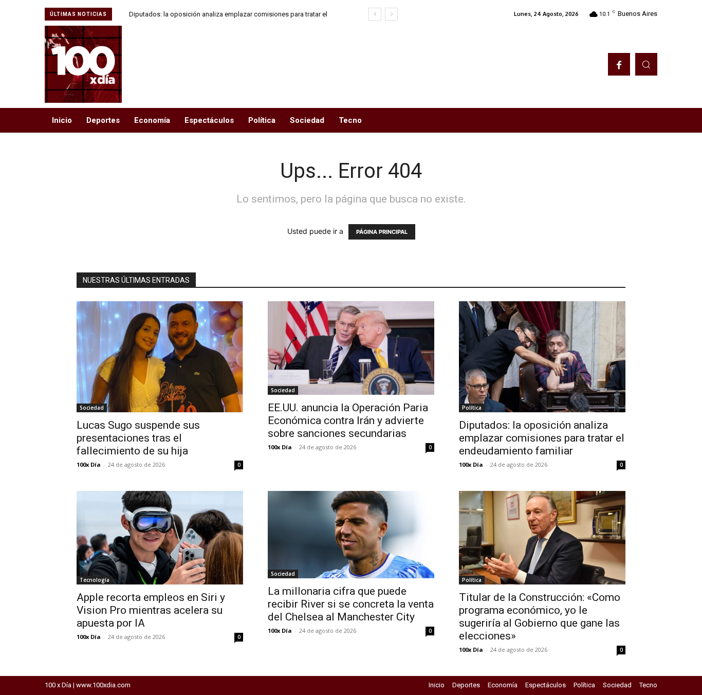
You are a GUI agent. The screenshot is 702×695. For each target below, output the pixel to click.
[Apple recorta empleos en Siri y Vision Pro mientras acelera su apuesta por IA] (160, 537)
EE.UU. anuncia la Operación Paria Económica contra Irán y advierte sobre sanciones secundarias (348, 420)
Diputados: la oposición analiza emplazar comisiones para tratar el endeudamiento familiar (541, 438)
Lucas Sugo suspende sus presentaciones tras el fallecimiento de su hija (138, 438)
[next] (391, 14)
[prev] (374, 14)
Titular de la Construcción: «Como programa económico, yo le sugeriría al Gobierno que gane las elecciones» (539, 616)
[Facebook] (619, 64)
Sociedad (92, 407)
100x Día (89, 464)
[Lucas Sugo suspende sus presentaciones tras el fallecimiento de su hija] (160, 356)
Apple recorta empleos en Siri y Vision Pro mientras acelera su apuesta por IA (151, 610)
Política (472, 407)
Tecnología (94, 579)
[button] (646, 64)
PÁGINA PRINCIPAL (382, 231)
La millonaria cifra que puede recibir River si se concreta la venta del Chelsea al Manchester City (351, 604)
